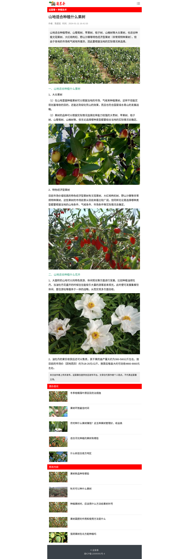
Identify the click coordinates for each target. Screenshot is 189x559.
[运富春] (60, 3)
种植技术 (62, 9)
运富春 (52, 9)
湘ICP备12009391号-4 (94, 554)
